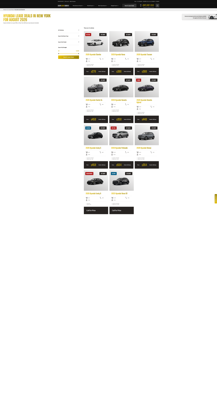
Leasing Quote (215, 198)
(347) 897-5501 (148, 5)
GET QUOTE (103, 34)
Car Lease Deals (10, 9)
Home (4, 9)
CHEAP (63, 6)
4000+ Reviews (73, 1)
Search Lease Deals (129, 5)
